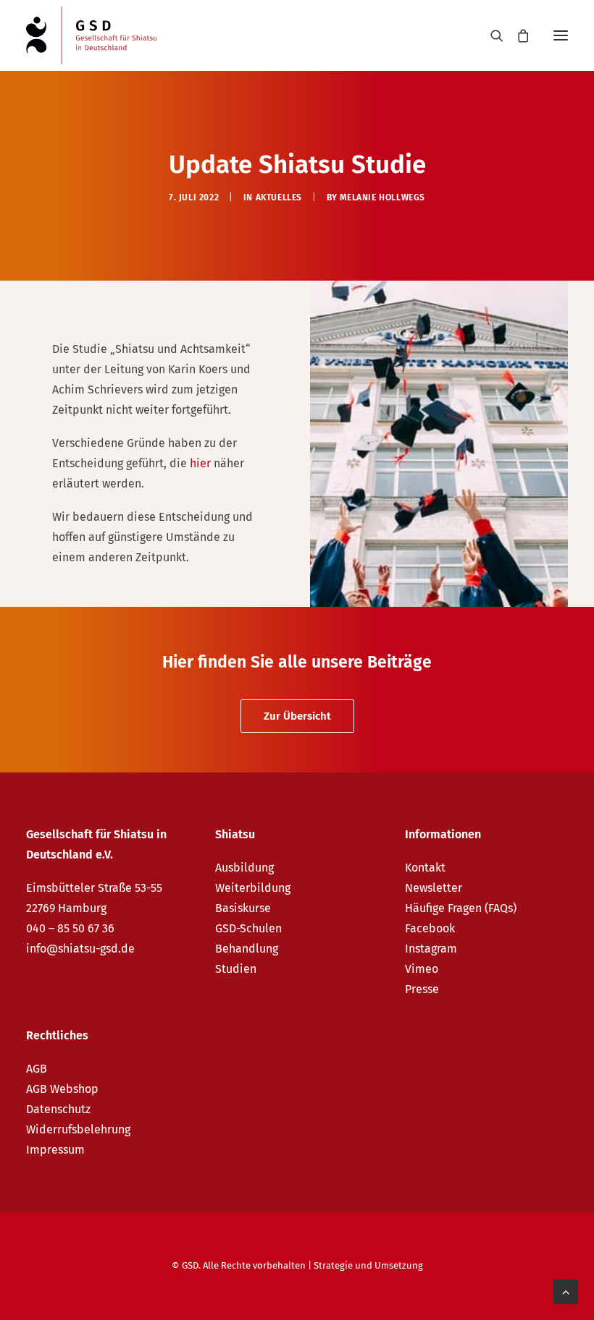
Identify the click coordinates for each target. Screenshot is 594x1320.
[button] (560, 35)
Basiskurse (243, 908)
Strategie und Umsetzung (368, 1265)
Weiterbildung (252, 888)
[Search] (490, 35)
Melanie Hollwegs (382, 197)
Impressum (55, 1150)
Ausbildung (244, 867)
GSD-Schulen (248, 928)
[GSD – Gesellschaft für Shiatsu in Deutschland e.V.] (91, 35)
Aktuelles (279, 197)
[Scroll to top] (565, 1291)
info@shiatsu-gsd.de (80, 948)
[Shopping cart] (516, 35)
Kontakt (425, 867)
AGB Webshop (62, 1089)
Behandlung (246, 948)
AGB (36, 1069)
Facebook (430, 928)
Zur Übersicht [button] (297, 716)
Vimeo (421, 969)
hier (202, 463)
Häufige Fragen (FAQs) (460, 908)
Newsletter (433, 888)
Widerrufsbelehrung (78, 1129)
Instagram (431, 948)
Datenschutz (58, 1109)
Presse (422, 989)
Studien (235, 969)
